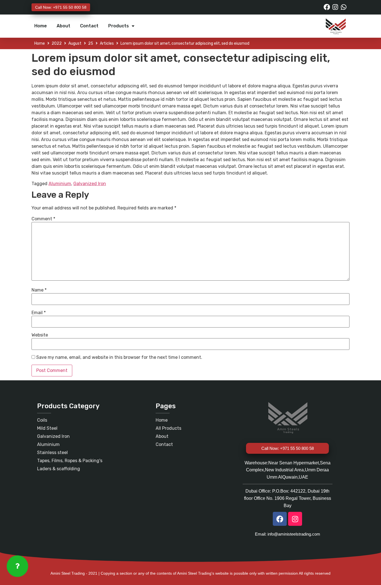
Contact (89, 25)
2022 (57, 43)
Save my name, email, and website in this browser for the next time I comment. (119, 357)
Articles (107, 43)
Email (39, 313)
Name (39, 290)
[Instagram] (335, 7)
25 (90, 43)
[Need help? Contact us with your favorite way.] (17, 566)
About (63, 25)
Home (40, 25)
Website (40, 335)
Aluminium (60, 183)
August (74, 43)
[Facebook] (327, 7)
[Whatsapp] (343, 7)
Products (118, 25)
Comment (43, 219)
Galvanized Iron (89, 183)
